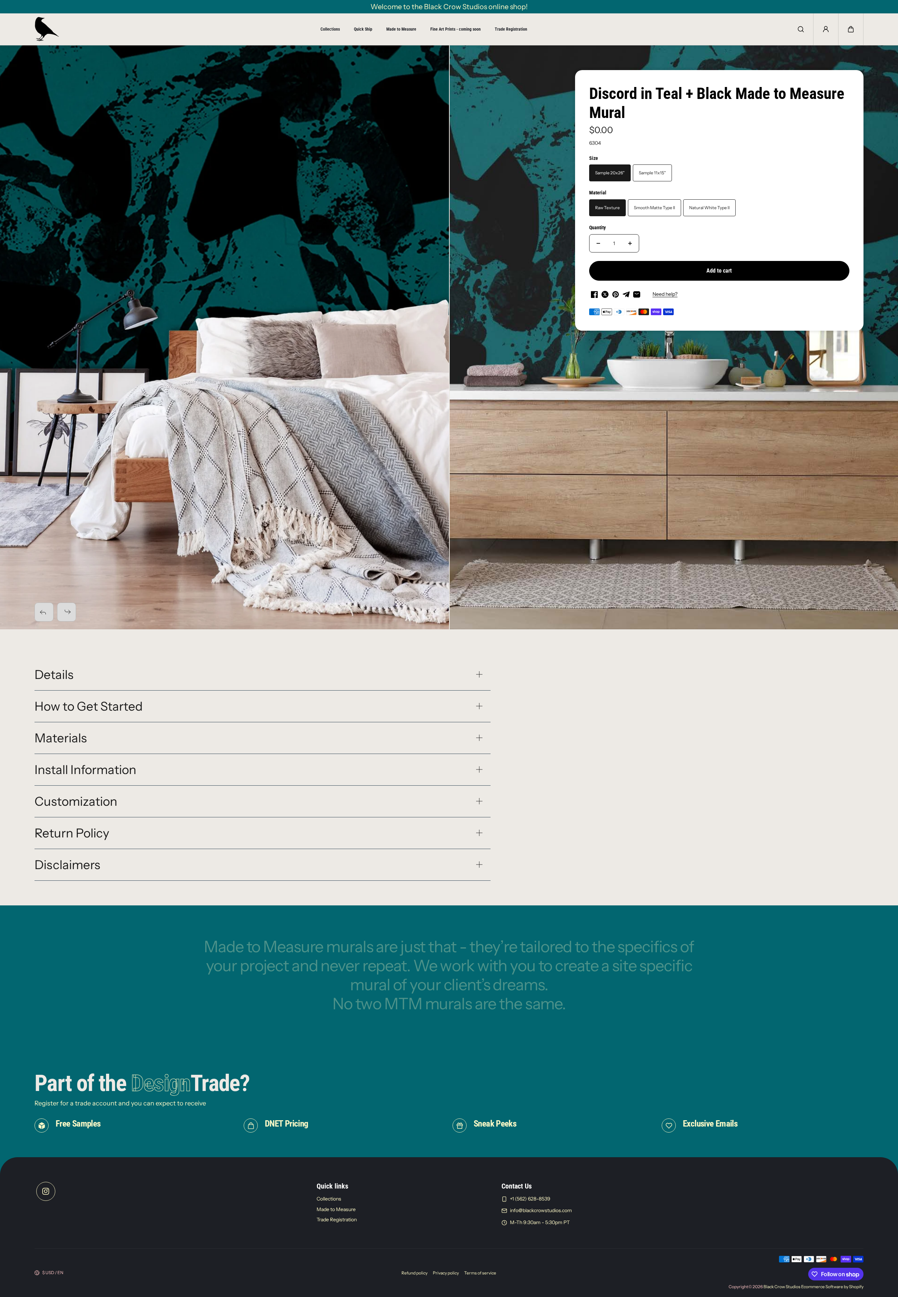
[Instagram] (45, 1191)
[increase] (630, 243)
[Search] (801, 29)
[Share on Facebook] (594, 294)
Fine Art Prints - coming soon (455, 29)
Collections (330, 29)
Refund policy (414, 1273)
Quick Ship (363, 29)
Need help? (665, 294)
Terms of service (480, 1273)
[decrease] (598, 243)
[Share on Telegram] (626, 294)
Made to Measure (401, 29)
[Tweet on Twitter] (605, 294)
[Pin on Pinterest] (615, 294)
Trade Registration (511, 29)
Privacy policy (446, 1273)
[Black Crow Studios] (47, 29)
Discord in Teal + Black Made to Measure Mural (716, 103)
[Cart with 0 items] (851, 29)
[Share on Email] (636, 294)
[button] (851, 29)
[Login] (826, 29)
